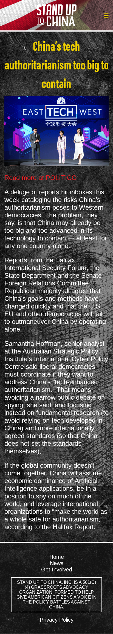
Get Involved (56, 569)
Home (56, 557)
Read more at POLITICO (40, 177)
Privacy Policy (57, 620)
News (56, 563)
